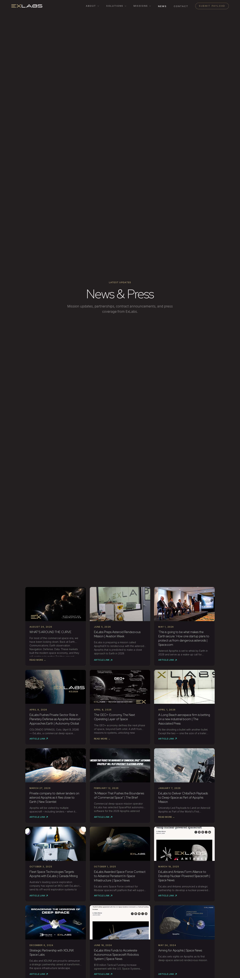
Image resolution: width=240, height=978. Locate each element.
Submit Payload (212, 5)
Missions (141, 5)
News (162, 6)
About (91, 5)
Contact (181, 6)
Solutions (114, 5)
